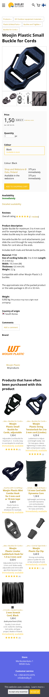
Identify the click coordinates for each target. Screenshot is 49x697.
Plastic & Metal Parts (11, 24)
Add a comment (11, 327)
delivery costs (29, 120)
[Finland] (44, 5)
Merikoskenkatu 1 (24, 661)
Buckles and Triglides (32, 24)
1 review (34, 216)
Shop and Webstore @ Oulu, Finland (16, 171)
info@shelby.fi (24, 677)
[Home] (17, 7)
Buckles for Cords (10, 29)
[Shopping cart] (38, 5)
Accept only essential (18, 691)
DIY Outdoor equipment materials (28, 19)
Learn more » (37, 686)
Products (7, 19)
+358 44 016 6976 (26, 675)
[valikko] (3, 5)
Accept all (35, 691)
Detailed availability (11, 204)
